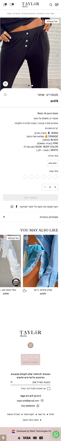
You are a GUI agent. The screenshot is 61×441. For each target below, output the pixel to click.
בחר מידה (53, 155)
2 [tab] (29, 85)
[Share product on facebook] (16, 206)
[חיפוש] (50, 5)
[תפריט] (57, 4)
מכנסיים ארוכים (28, 13)
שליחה (14, 382)
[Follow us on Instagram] (30, 345)
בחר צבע (54, 171)
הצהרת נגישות (13, 414)
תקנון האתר (29, 414)
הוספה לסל (30, 197)
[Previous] (57, 55)
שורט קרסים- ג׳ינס (43, 289)
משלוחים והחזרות (49, 217)
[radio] (52, 163)
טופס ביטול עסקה (31, 419)
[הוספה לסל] (25, 290)
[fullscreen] (5, 83)
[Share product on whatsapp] (12, 206)
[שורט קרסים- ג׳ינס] (40, 261)
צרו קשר (41, 414)
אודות (51, 414)
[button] (3, 438)
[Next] (3, 55)
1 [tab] (32, 85)
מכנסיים (40, 13)
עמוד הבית (49, 13)
